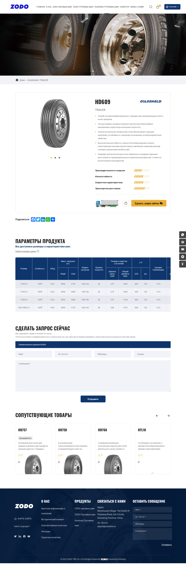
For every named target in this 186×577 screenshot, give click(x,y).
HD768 (102, 429)
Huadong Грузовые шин (84, 523)
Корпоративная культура (54, 525)
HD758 (62, 429)
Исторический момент (52, 519)
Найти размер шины (25, 251)
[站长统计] (104, 559)
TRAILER (44, 80)
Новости (124, 6)
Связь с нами (137, 6)
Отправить (93, 399)
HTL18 (142, 429)
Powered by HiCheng (117, 559)
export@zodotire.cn (106, 526)
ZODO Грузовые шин (83, 6)
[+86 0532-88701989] (182, 242)
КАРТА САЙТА (24, 518)
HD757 (22, 429)
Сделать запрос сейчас (147, 203)
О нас (49, 6)
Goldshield (33, 80)
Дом (22, 80)
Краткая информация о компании (53, 511)
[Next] (169, 416)
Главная (40, 6)
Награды (45, 531)
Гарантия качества (51, 537)
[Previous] (157, 416)
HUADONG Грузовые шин (106, 6)
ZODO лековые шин (62, 6)
